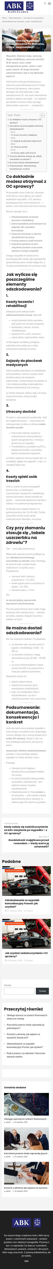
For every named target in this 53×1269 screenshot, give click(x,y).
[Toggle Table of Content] (41, 115)
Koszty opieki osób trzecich (25, 153)
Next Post (43, 837)
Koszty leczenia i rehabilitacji (25, 135)
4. (15, 150)
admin (8, 1122)
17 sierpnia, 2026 (14, 911)
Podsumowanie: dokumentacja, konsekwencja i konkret (23, 167)
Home (4, 18)
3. (15, 144)
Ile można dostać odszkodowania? (24, 162)
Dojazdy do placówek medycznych (27, 141)
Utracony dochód (20, 147)
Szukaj (7, 985)
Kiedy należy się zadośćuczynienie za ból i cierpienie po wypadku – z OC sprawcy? (26, 830)
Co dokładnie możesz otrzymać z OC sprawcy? (25, 121)
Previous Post (12, 823)
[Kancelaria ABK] (19, 7)
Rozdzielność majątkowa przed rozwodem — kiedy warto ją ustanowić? (29, 843)
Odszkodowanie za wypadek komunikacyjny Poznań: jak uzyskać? (22, 903)
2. (15, 138)
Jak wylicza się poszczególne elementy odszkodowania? (26, 127)
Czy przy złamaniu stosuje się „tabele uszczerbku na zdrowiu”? (26, 157)
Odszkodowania (15, 18)
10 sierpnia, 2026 (14, 960)
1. (15, 132)
